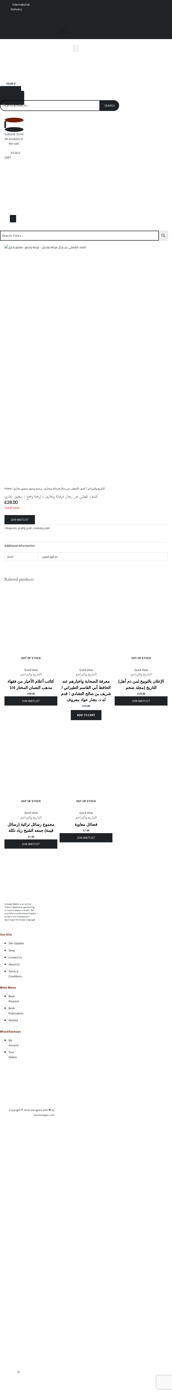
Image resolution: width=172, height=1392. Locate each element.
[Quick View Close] (18, 1372)
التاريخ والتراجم (96, 488)
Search (109, 105)
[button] (63, 31)
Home (8, 488)
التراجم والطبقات (41, 528)
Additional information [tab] (19, 545)
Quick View (31, 670)
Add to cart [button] (86, 715)
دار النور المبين (50, 556)
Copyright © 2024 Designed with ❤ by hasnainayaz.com (31, 1112)
